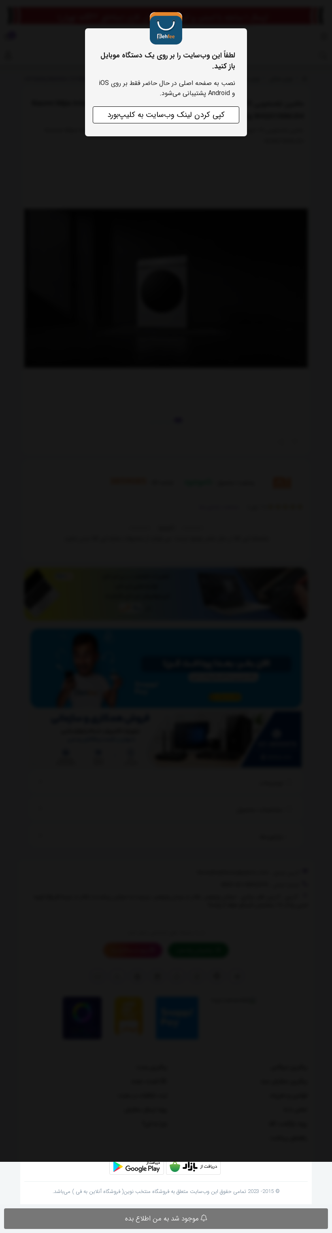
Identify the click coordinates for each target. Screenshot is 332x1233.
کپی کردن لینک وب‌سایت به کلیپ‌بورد (166, 115)
